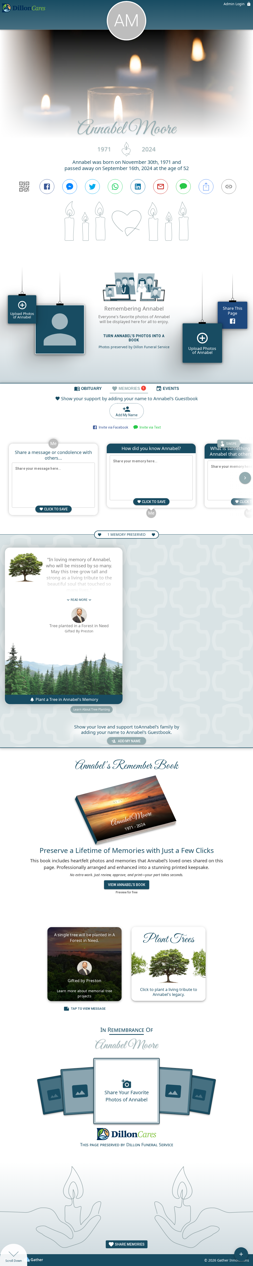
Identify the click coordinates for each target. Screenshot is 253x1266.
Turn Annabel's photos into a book (134, 338)
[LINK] (228, 186)
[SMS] (183, 186)
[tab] (88, 388)
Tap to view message (88, 1008)
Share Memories (129, 1244)
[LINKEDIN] (137, 186)
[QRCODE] (24, 186)
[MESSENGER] (69, 186)
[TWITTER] (92, 186)
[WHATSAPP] (115, 186)
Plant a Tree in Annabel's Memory (66, 699)
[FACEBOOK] (47, 186)
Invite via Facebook (112, 427)
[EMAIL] (160, 186)
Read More (79, 600)
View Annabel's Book (126, 885)
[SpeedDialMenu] (241, 1254)
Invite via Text (149, 427)
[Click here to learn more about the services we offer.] (126, 1134)
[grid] (126, 321)
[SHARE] (206, 186)
